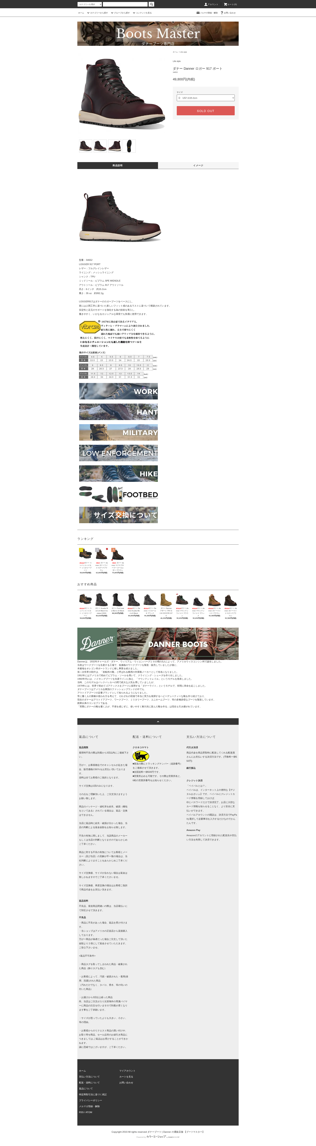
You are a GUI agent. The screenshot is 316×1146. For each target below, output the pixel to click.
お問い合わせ (230, 13)
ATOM (89, 1112)
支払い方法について (89, 1076)
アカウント (213, 4)
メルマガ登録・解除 (209, 13)
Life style (183, 52)
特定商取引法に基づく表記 (93, 1094)
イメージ (198, 165)
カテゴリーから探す (99, 13)
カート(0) (232, 4)
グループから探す (122, 13)
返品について (86, 1088)
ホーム (81, 13)
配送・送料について (89, 1082)
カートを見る (126, 1076)
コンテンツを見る (144, 13)
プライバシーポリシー (90, 1100)
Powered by (141, 1137)
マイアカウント (127, 1070)
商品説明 (118, 165)
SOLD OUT (205, 111)
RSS (81, 1112)
